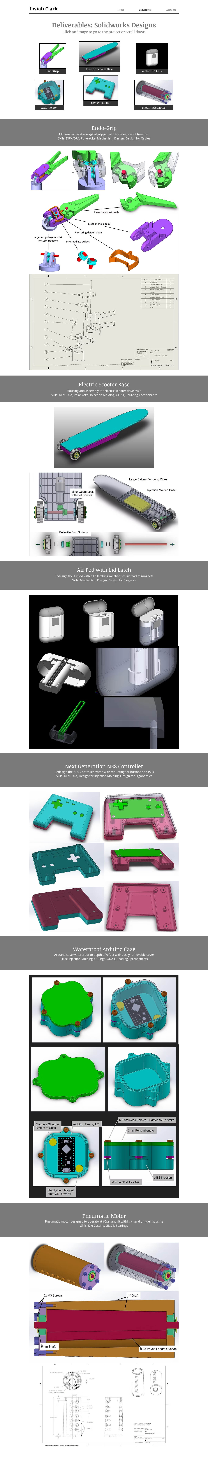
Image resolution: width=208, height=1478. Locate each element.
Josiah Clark (43, 8)
